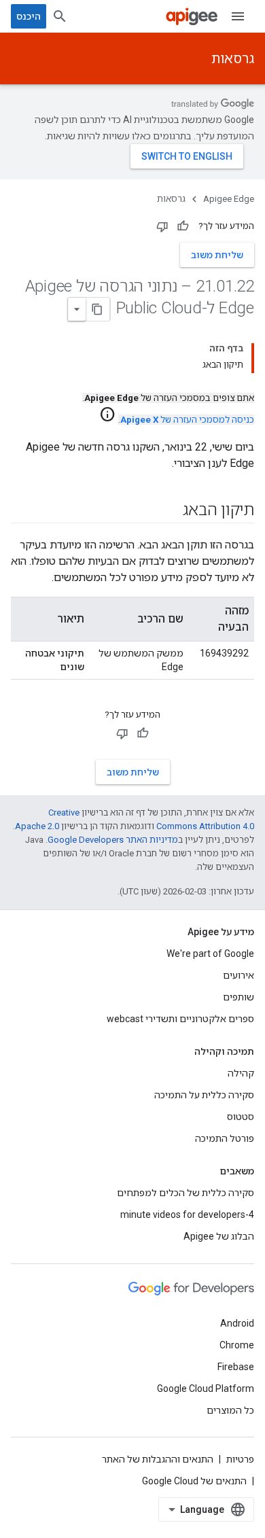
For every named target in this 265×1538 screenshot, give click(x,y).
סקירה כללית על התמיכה (204, 1094)
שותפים (238, 997)
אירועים (238, 975)
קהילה (241, 1073)
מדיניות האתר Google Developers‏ (113, 840)
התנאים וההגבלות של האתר (157, 1459)
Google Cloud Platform (205, 1388)
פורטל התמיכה (224, 1138)
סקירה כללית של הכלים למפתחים (185, 1192)
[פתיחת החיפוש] (60, 16)
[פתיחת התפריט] (237, 16)
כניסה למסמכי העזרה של (187, 420)
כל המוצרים (230, 1410)
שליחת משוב (217, 254)
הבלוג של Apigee (218, 1236)
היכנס (28, 16)
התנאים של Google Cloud (194, 1480)
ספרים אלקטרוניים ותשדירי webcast (180, 1018)
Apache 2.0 (37, 826)
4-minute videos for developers (187, 1214)
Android (237, 1323)
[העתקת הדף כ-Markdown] (98, 309)
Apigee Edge (228, 199)
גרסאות (232, 58)
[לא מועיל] (162, 226)
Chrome (236, 1345)
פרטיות (240, 1459)
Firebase (235, 1366)
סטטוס (240, 1116)
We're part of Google (210, 953)
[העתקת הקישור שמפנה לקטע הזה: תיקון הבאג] (169, 511)
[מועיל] (183, 226)
